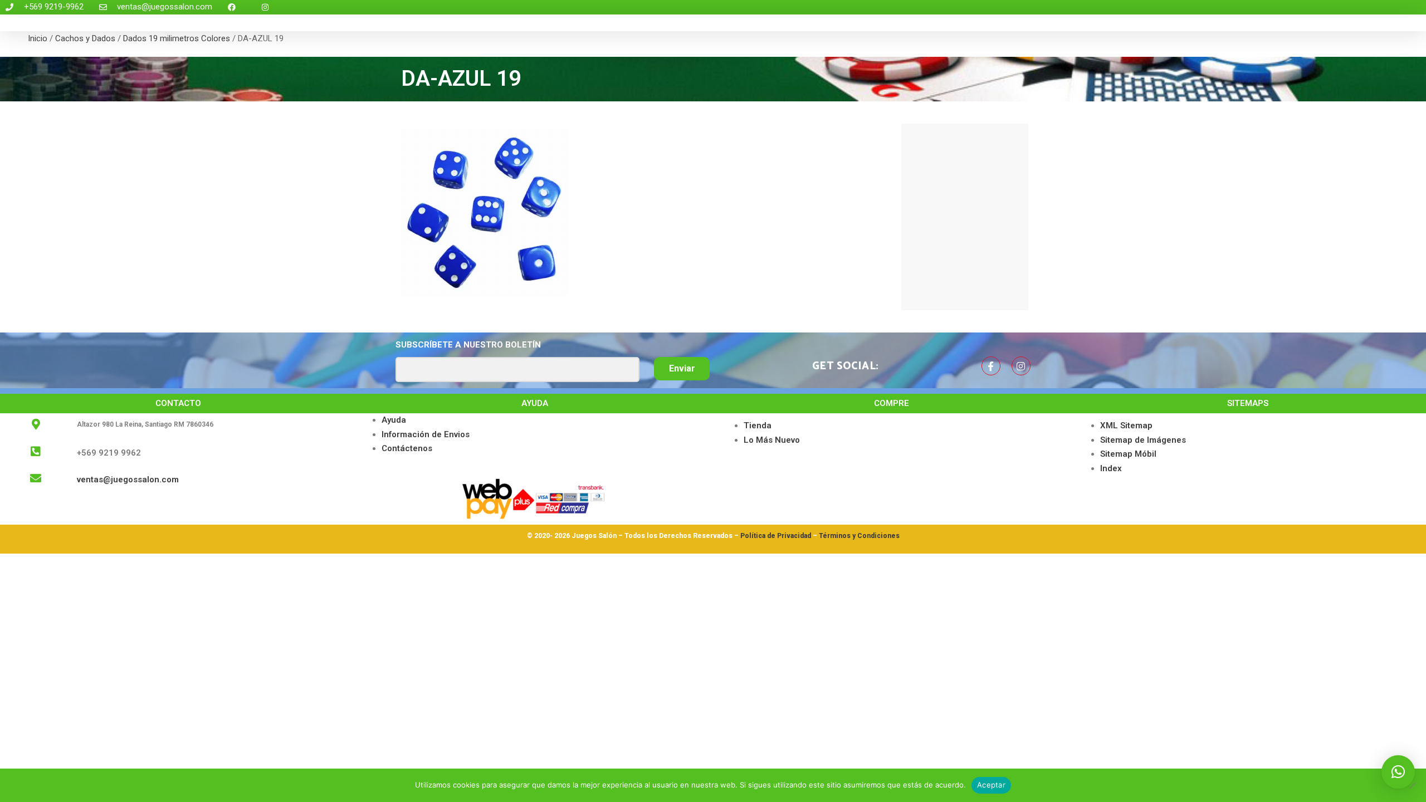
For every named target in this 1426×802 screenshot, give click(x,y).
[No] (1412, 785)
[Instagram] (1021, 365)
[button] (1398, 772)
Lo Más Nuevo (772, 440)
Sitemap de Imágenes (1143, 440)
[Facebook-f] (990, 365)
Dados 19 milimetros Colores (176, 38)
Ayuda (394, 420)
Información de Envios (426, 434)
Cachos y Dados (85, 38)
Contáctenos (407, 448)
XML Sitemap (1126, 425)
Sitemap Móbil (1128, 454)
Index (1111, 468)
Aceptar (991, 784)
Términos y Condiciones (859, 536)
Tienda (757, 425)
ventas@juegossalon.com (128, 480)
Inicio (37, 38)
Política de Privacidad (775, 536)
